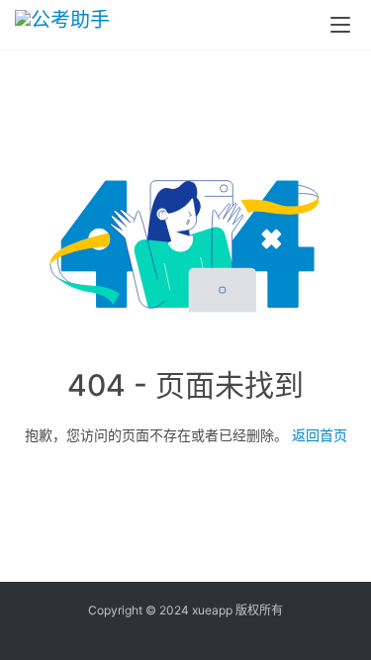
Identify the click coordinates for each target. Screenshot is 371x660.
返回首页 (319, 434)
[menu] (340, 25)
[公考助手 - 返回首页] (81, 25)
